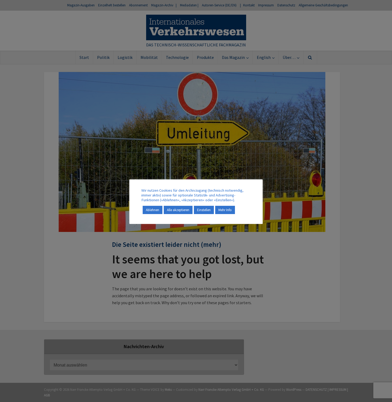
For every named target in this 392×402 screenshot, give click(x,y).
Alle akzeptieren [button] (178, 210)
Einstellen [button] (204, 210)
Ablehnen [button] (152, 210)
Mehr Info (225, 210)
